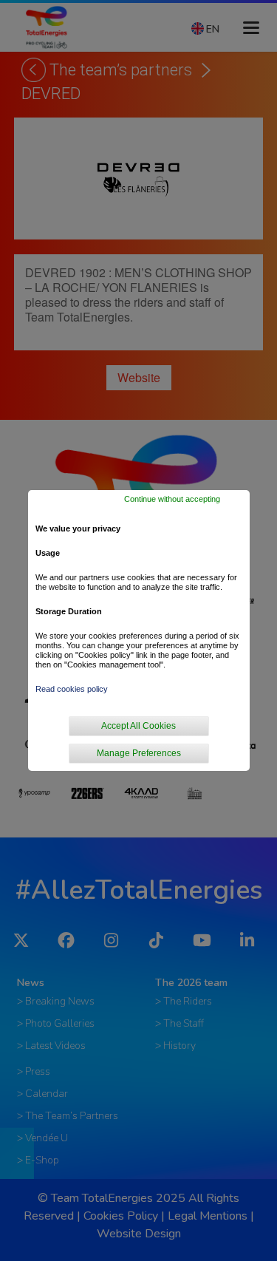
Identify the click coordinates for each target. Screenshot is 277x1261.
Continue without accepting (172, 498)
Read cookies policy (71, 688)
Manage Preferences (139, 753)
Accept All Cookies (138, 726)
